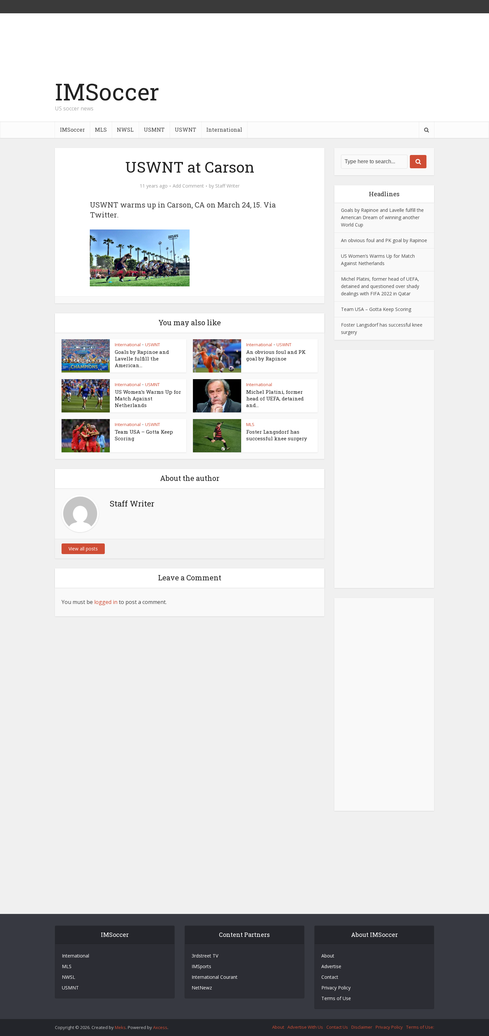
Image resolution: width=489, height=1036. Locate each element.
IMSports (201, 966)
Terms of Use (336, 998)
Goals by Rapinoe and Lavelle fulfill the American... (142, 359)
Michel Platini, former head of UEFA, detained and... (275, 398)
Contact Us (337, 1027)
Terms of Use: (420, 1027)
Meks (120, 1027)
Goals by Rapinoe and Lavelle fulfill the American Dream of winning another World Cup (382, 217)
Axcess (160, 1027)
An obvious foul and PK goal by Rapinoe (276, 355)
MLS (101, 129)
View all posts (83, 548)
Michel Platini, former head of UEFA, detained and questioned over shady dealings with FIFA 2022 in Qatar (380, 286)
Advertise (331, 966)
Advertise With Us (305, 1027)
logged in (105, 602)
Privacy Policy (336, 987)
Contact (329, 977)
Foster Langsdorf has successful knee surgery (276, 435)
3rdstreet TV (205, 956)
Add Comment (188, 186)
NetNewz (202, 987)
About (327, 956)
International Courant (215, 977)
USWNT (185, 129)
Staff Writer (227, 186)
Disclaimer (361, 1027)
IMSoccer (107, 91)
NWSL (125, 129)
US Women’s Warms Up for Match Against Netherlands (148, 398)
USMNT (154, 129)
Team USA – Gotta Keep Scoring (376, 309)
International (224, 129)
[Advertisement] (313, 98)
